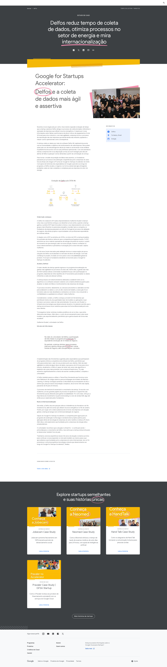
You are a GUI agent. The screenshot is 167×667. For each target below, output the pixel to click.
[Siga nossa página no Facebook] (58, 634)
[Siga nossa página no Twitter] (63, 634)
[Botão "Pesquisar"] (164, 2)
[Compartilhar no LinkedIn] (83, 50)
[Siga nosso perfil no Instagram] (43, 634)
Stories (29, 8)
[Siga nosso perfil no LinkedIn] (53, 634)
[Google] (30, 661)
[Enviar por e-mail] (88, 50)
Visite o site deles (42, 469)
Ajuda (136, 661)
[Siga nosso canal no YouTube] (48, 634)
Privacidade (70, 661)
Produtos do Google (57, 661)
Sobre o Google (43, 661)
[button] (93, 50)
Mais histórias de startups (83, 616)
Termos (78, 661)
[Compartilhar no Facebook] (74, 50)
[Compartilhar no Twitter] (79, 50)
